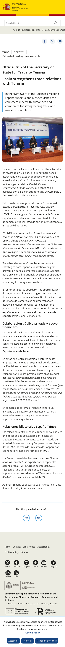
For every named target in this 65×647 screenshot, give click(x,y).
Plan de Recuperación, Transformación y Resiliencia (39, 29)
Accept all (13, 640)
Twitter (7, 566)
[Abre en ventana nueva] (17, 611)
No (39, 518)
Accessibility (43, 546)
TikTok (35, 566)
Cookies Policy (12, 552)
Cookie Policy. (32, 632)
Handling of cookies (47, 640)
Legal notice (29, 546)
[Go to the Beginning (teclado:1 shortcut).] (15, 6)
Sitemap (25, 552)
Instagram (26, 566)
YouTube (43, 566)
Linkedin (8, 576)
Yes (27, 518)
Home (7, 546)
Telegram (53, 566)
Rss (16, 576)
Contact (17, 546)
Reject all (27, 640)
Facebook (16, 566)
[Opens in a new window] (44, 41)
